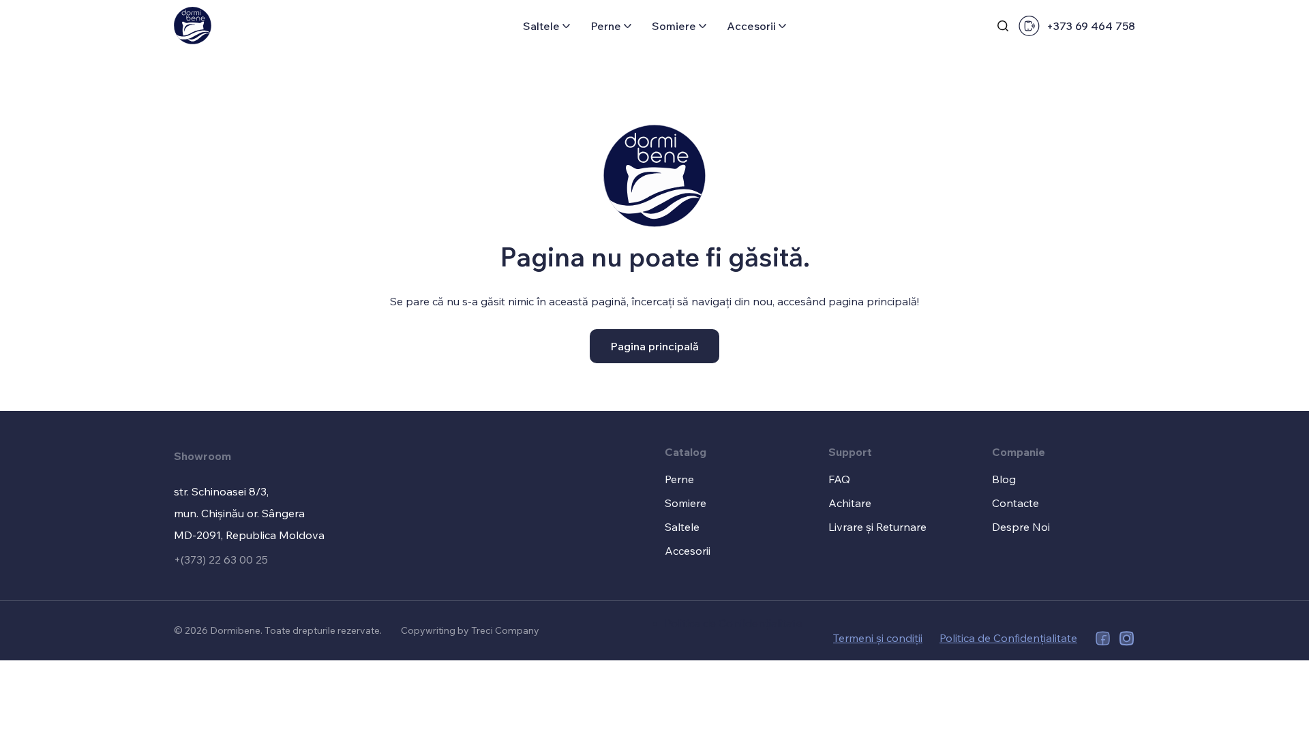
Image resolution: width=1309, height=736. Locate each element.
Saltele (541, 26)
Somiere (674, 26)
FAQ (839, 479)
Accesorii (751, 26)
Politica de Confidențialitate (733, 623)
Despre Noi (1021, 527)
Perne (605, 26)
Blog (1004, 479)
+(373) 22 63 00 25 (221, 559)
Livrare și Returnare (877, 527)
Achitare (849, 503)
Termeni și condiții (877, 638)
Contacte (1015, 503)
